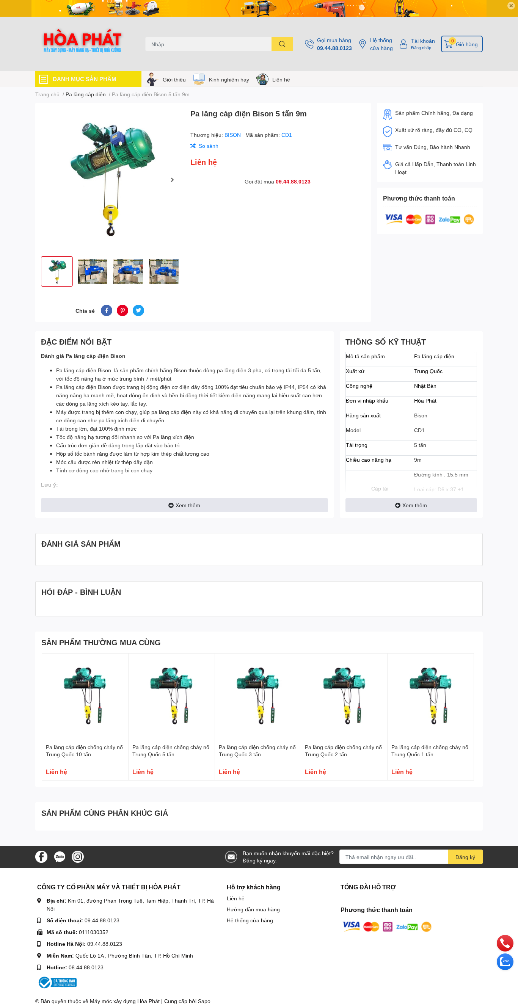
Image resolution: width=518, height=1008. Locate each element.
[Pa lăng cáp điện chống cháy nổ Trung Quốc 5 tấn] (172, 697)
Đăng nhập (421, 47)
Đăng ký (465, 857)
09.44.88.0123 (334, 48)
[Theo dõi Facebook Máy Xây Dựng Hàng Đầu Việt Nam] (41, 856)
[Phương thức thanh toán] (429, 218)
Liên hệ (281, 79)
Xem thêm (188, 505)
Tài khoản (423, 41)
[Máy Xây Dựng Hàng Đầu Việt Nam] (82, 43)
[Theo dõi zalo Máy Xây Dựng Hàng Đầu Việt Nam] (59, 856)
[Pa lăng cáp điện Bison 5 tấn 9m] (110, 179)
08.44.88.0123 (86, 967)
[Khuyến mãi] (259, 8)
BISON (233, 135)
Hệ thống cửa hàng (381, 44)
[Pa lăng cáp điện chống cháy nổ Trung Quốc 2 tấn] (344, 697)
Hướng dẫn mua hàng (253, 909)
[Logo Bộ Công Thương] (57, 982)
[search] (282, 44)
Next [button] (172, 179)
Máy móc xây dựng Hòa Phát (125, 1001)
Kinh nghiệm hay (229, 79)
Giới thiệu (174, 79)
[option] (110, 179)
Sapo (204, 1001)
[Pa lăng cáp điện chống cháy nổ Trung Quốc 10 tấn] (85, 697)
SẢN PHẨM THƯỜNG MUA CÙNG (101, 642)
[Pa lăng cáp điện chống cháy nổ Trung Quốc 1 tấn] (431, 697)
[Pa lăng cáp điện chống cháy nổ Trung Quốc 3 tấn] (258, 697)
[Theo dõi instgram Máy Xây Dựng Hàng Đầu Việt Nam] (78, 856)
